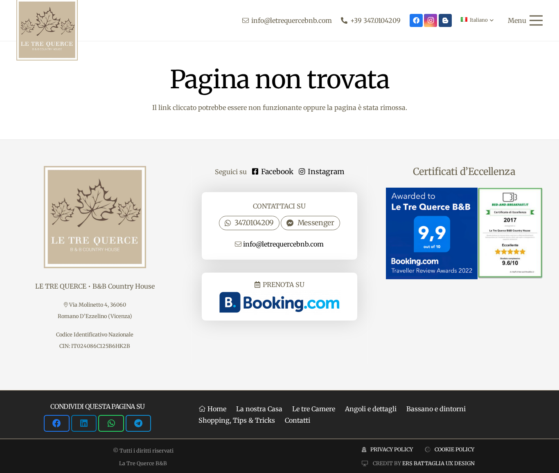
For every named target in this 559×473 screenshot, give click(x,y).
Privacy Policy (391, 449)
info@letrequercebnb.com (283, 244)
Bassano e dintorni (436, 409)
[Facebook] (416, 20)
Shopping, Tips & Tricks (236, 420)
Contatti (297, 420)
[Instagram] (430, 20)
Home (216, 409)
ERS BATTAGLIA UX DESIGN (438, 463)
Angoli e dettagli (371, 409)
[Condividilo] (56, 423)
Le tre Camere (313, 409)
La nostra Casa (259, 409)
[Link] (279, 296)
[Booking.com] (445, 20)
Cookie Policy (454, 449)
